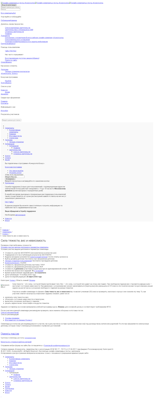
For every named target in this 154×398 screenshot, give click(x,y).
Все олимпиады (8, 13)
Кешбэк (8, 81)
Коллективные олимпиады (14, 131)
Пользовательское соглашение (17, 40)
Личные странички (16, 142)
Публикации (9, 20)
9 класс (13, 280)
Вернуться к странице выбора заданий (16, 342)
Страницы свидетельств (14, 32)
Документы (5, 36)
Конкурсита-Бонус (12, 263)
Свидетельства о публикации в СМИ (19, 30)
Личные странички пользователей (18, 261)
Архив (7, 92)
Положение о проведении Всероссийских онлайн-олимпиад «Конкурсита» (34, 38)
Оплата (6, 62)
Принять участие (10, 333)
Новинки (12, 134)
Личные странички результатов (17, 71)
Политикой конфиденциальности (57, 346)
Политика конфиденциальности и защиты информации (26, 42)
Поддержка (8, 44)
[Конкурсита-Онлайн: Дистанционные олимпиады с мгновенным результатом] (52, 3)
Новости (4, 90)
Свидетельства (15, 150)
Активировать (10, 179)
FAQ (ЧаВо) (9, 202)
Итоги (4, 111)
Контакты (4, 103)
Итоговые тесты (15, 136)
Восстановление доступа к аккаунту (22, 58)
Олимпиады (9, 128)
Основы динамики (12, 318)
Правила (8, 34)
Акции (4, 94)
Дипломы (4, 69)
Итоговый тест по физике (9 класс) (18, 320)
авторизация (20, 215)
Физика (32, 280)
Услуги (6, 83)
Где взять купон (15, 173)
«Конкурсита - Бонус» (9, 73)
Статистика (13, 138)
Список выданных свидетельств (17, 28)
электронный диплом (38, 257)
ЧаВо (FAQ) (10, 51)
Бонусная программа (13, 167)
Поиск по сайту (11, 60)
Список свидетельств (21, 152)
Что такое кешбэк (16, 171)
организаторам (30, 338)
